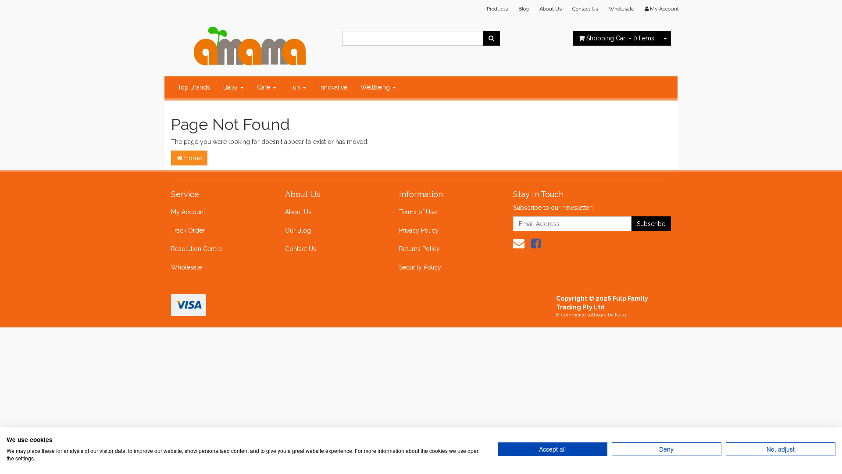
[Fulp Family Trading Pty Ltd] (250, 43)
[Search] (491, 38)
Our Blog (298, 230)
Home (192, 158)
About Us (550, 9)
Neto (620, 315)
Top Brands (194, 87)
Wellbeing (376, 87)
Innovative (333, 87)
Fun (295, 87)
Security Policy (420, 267)
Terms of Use (418, 211)
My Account (188, 211)
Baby (231, 87)
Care (264, 87)
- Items (620, 38)
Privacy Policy (419, 230)
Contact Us (585, 9)
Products (497, 9)
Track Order (188, 230)
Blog (523, 9)
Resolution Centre (196, 248)
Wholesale (621, 9)
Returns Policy (419, 248)
